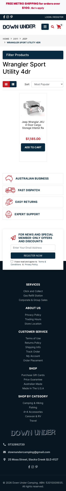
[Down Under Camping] (19, 26)
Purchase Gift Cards (33, 375)
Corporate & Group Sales (33, 299)
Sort (27, 84)
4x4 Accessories (33, 411)
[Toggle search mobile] (51, 26)
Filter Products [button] (17, 55)
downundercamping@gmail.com (29, 452)
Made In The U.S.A (33, 388)
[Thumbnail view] (6, 84)
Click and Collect (33, 291)
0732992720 (16, 444)
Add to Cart (33, 147)
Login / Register (54, 17)
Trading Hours (33, 319)
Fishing (33, 407)
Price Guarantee (33, 379)
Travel (33, 420)
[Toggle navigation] (45, 27)
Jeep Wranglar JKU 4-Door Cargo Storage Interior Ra (33, 124)
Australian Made (33, 383)
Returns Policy (33, 342)
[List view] (13, 84)
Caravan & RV (33, 416)
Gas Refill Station (33, 295)
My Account (33, 355)
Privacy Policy (31, 264)
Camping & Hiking (33, 402)
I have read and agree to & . (28, 263)
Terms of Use (33, 338)
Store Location (33, 323)
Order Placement (33, 360)
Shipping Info (33, 347)
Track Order (33, 351)
